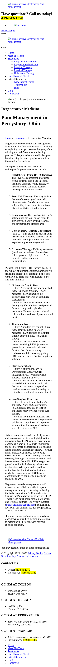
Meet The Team (16, 55)
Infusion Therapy (23, 67)
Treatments (13, 58)
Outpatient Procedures (25, 61)
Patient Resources (17, 657)
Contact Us (13, 93)
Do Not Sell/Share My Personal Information (26, 555)
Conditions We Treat (18, 76)
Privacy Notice (35, 553)
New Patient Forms (24, 82)
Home (11, 52)
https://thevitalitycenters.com (20, 504)
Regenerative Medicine (26, 64)
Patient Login (8, 30)
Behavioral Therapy (24, 73)
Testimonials (20, 84)
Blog (16, 87)
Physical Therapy (23, 70)
